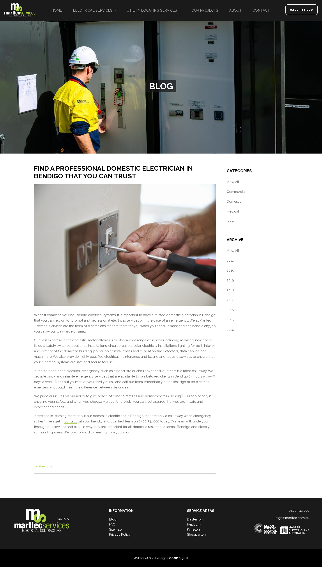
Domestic (234, 202)
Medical (233, 211)
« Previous (44, 466)
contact (70, 421)
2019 (230, 280)
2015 (230, 320)
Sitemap (115, 529)
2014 (230, 330)
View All (233, 182)
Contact (261, 10)
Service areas (200, 511)
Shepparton (196, 535)
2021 (230, 261)
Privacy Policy (120, 535)
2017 (230, 300)
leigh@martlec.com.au (292, 518)
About (235, 10)
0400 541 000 (301, 9)
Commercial (236, 192)
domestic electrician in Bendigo (191, 315)
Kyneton (193, 529)
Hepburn (194, 524)
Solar (231, 221)
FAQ (112, 524)
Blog (113, 519)
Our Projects (204, 10)
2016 (230, 310)
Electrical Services (92, 10)
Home (56, 10)
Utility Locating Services (152, 10)
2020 (230, 270)
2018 (230, 290)
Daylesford (195, 519)
